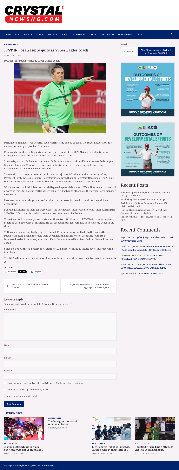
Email (7, 358)
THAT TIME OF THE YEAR (150, 273)
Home (8, 34)
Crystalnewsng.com (27, 465)
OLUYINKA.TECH (47, 465)
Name (8, 345)
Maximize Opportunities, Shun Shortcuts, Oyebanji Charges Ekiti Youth (23, 450)
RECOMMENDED (14, 413)
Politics (28, 34)
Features (93, 34)
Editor (20, 55)
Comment (10, 309)
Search (124, 44)
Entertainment (78, 34)
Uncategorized (11, 44)
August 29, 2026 (142, 453)
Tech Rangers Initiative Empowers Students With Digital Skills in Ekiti (111, 450)
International (108, 34)
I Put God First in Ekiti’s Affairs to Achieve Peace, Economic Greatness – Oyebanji (154, 450)
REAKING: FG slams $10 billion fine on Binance (29, 286)
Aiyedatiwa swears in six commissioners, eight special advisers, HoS (89, 286)
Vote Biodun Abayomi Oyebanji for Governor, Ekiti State (156, 51)
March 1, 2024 (10, 55)
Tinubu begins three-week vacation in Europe (143, 199)
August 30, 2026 (54, 427)
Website (8, 370)
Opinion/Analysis (126, 34)
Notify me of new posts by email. (22, 396)
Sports (141, 34)
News (17, 34)
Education (52, 34)
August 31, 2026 (10, 453)
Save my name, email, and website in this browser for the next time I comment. (45, 383)
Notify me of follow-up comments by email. (27, 389)
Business (40, 34)
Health (65, 34)
